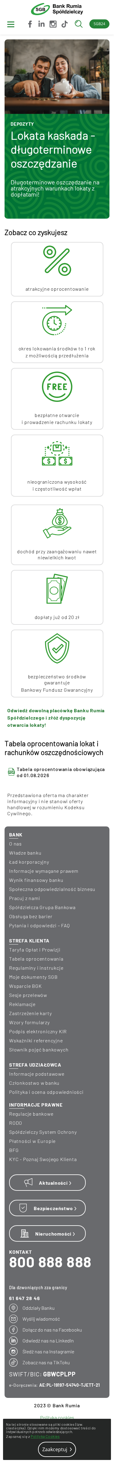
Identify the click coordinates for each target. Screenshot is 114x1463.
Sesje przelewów (28, 995)
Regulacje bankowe (31, 1114)
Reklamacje (22, 1004)
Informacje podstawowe (36, 1074)
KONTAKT (20, 1252)
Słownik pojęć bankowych (38, 1049)
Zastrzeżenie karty (30, 1013)
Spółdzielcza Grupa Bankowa (42, 907)
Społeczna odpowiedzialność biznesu (52, 889)
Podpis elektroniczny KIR (38, 1031)
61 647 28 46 (24, 1298)
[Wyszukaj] (80, 23)
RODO (15, 1123)
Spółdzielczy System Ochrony (43, 1132)
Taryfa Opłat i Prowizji (34, 949)
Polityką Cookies (45, 1436)
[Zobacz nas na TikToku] (64, 24)
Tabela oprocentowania (36, 959)
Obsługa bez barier (30, 916)
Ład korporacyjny (29, 862)
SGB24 (99, 23)
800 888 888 (50, 1261)
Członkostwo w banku (34, 1083)
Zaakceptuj (55, 1449)
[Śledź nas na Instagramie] (52, 24)
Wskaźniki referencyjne (36, 1040)
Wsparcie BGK (25, 986)
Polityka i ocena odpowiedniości (46, 1092)
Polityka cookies (57, 1417)
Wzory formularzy (29, 1022)
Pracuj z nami (24, 898)
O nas (15, 843)
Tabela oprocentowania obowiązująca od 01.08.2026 (61, 772)
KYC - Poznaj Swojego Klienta (43, 1159)
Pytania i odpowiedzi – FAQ (39, 925)
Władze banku (25, 853)
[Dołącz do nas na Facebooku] (29, 24)
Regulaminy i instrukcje (36, 968)
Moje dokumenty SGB (33, 977)
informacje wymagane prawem (43, 871)
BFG (14, 1150)
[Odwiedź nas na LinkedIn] (41, 24)
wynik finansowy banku (36, 880)
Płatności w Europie (32, 1141)
